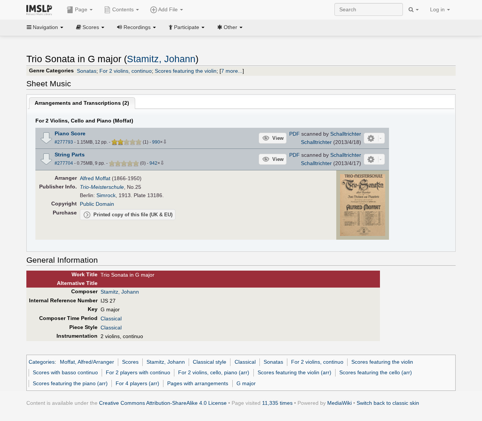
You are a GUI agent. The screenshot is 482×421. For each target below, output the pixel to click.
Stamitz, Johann (161, 59)
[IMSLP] (41, 9)
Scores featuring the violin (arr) (294, 372)
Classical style (209, 362)
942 (153, 163)
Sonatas (86, 71)
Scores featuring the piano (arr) (70, 383)
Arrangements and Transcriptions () (82, 103)
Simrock (106, 195)
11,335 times (277, 403)
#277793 (64, 142)
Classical (111, 318)
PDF (294, 134)
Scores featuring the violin (186, 71)
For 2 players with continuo (138, 372)
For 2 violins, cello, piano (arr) (213, 372)
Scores (130, 362)
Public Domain (97, 204)
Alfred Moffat (95, 178)
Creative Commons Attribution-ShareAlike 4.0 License (163, 403)
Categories (42, 362)
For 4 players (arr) (137, 383)
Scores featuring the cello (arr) (375, 372)
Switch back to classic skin (388, 403)
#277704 (64, 163)
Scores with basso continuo (65, 372)
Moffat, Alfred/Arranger (87, 362)
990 (156, 142)
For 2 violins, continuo (125, 71)
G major (246, 383)
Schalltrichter (345, 134)
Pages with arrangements (197, 383)
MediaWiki (339, 403)
